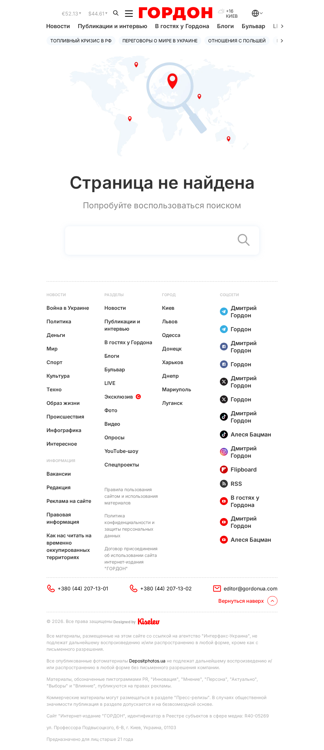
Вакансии (59, 474)
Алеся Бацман (251, 434)
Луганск (172, 403)
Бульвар (253, 26)
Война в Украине (68, 308)
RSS (236, 483)
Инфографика (64, 430)
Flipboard (244, 469)
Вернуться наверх (241, 601)
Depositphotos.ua (147, 660)
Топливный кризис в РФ (81, 40)
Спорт (54, 362)
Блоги (225, 26)
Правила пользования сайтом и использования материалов (131, 496)
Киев (168, 308)
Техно (54, 389)
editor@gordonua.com (250, 588)
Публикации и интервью (112, 26)
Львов (170, 321)
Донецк (172, 348)
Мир (52, 348)
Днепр (170, 376)
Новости (58, 26)
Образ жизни (63, 403)
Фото (110, 410)
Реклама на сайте (69, 501)
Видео (112, 424)
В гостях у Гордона (182, 26)
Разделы (114, 294)
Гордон (241, 329)
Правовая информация (63, 518)
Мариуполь (176, 389)
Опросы (114, 437)
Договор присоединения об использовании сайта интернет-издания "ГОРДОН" (131, 558)
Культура (58, 376)
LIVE (109, 383)
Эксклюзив (118, 396)
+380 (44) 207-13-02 (166, 588)
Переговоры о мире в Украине (159, 40)
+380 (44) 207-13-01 (83, 588)
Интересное (62, 444)
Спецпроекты (121, 464)
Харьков (172, 362)
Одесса (171, 335)
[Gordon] (175, 13)
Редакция (59, 487)
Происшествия (65, 416)
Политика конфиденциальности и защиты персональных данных (129, 525)
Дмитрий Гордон (244, 312)
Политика (59, 321)
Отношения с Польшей (237, 40)
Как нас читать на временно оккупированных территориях (69, 546)
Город (169, 294)
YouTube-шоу (121, 451)
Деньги (56, 335)
